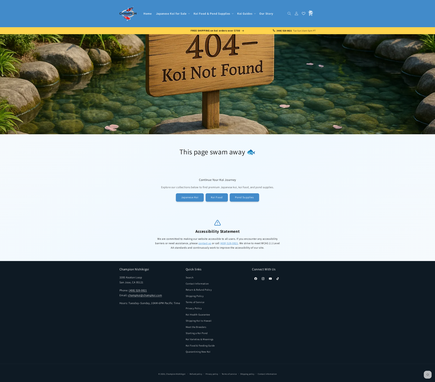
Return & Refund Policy (199, 289)
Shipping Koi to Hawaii (199, 320)
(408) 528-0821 (229, 243)
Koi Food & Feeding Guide (200, 345)
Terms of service (229, 374)
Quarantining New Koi (198, 351)
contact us (204, 243)
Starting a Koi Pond (197, 333)
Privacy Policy (194, 308)
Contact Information (197, 283)
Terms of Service (195, 302)
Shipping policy (247, 374)
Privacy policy (212, 374)
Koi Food (216, 197)
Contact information (267, 374)
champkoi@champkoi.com (145, 295)
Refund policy (196, 374)
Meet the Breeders (196, 327)
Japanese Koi (189, 197)
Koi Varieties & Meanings (199, 339)
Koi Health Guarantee (198, 314)
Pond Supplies (244, 197)
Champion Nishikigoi (175, 374)
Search (190, 277)
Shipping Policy (195, 296)
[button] (172, 13)
